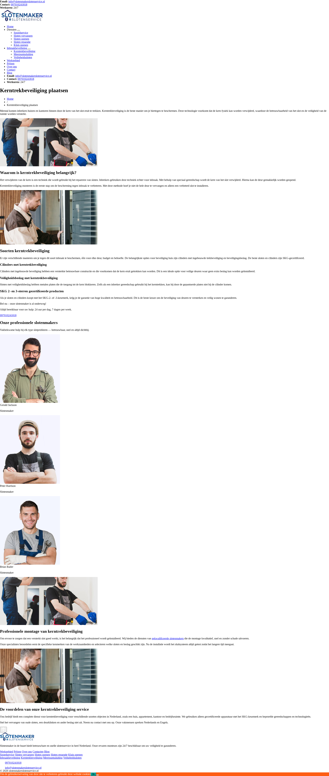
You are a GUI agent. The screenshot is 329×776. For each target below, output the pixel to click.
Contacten (38, 751)
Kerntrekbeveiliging (24, 51)
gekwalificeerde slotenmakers (168, 638)
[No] (97, 774)
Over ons (12, 66)
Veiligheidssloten (23, 57)
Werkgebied (13, 60)
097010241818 (19, 4)
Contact (11, 69)
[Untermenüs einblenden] (18, 30)
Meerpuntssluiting (23, 54)
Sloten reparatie (22, 41)
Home (10, 26)
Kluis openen (21, 45)
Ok (93, 774)
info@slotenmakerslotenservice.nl (26, 1)
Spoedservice (21, 32)
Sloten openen (21, 38)
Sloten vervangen (23, 35)
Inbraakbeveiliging (17, 48)
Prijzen (10, 63)
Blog (9, 72)
